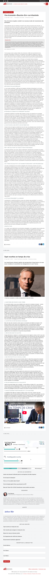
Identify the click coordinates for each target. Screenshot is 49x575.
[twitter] (41, 244)
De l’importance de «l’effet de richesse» (12, 536)
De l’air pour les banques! (9, 477)
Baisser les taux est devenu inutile (11, 533)
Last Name (6, 555)
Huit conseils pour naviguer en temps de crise (14, 530)
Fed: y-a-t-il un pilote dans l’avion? (11, 480)
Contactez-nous (42, 569)
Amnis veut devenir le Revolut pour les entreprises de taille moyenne (19, 474)
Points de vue (8, 12)
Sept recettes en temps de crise (11, 526)
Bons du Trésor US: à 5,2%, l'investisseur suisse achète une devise (19, 487)
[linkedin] (43, 244)
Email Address (6, 545)
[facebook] (39, 244)
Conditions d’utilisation (27, 573)
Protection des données (36, 573)
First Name (6, 550)
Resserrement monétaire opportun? (11, 539)
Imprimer (8, 244)
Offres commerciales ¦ (33, 569)
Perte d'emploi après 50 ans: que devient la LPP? (14, 484)
